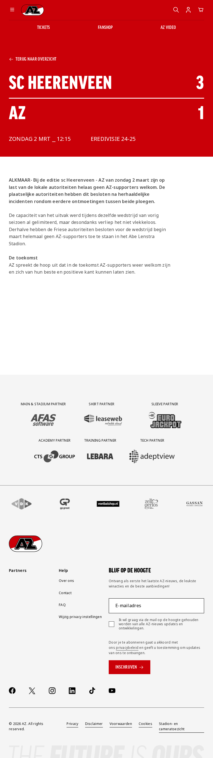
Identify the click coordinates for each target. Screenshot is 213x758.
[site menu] (12, 10)
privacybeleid (127, 647)
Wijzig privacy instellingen (80, 616)
